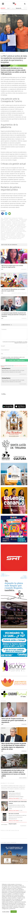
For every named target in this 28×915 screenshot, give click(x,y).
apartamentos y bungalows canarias (13, 218)
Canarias (3, 12)
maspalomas (12, 226)
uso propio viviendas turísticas (13, 238)
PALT (2, 232)
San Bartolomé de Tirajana (19, 293)
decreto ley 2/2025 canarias (19, 221)
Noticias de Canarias (20, 227)
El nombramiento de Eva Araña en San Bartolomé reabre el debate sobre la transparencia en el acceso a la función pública (13, 773)
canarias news (4, 219)
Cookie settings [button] (5, 911)
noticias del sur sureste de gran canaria (16, 231)
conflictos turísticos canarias (12, 220)
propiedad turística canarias (8, 233)
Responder (23, 374)
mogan (12, 227)
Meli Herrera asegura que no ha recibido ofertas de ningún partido (12, 266)
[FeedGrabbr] (14, 826)
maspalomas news (5, 227)
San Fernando (19, 233)
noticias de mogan (18, 229)
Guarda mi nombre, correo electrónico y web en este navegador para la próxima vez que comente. (13, 358)
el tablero (8, 224)
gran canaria (9, 225)
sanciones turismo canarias (8, 235)
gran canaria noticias (19, 225)
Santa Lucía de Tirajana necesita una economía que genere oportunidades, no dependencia (13, 720)
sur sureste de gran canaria (13, 236)
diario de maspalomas (6, 223)
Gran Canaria (23, 778)
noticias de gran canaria (7, 229)
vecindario (3, 239)
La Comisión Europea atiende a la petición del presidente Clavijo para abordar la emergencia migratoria (13, 314)
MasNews (24, 269)
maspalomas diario (21, 226)
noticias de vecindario (6, 230)
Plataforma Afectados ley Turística (13, 232)
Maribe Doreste (4, 226)
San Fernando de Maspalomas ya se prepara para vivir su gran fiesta (13, 290)
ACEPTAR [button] (13, 911)
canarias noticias (13, 219)
